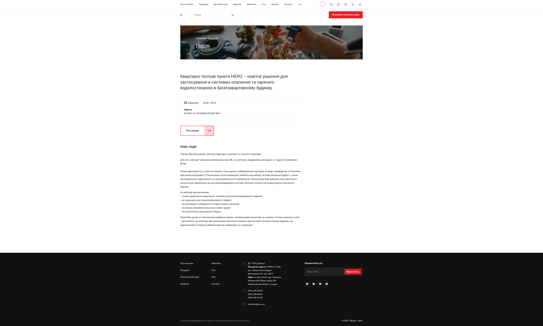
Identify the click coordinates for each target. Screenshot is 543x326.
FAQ (213, 277)
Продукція (203, 4)
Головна (201, 38)
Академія (237, 4)
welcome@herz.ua (256, 304)
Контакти (288, 4)
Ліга (299, 4)
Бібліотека (251, 4)
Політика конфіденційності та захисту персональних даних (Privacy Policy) (214, 320)
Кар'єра (275, 4)
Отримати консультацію (345, 14)
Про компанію (186, 4)
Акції (264, 4)
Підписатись (353, 272)
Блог (213, 270)
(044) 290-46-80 (255, 291)
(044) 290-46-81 (255, 294)
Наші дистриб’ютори (189, 277)
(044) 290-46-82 (255, 297)
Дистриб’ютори (221, 4)
